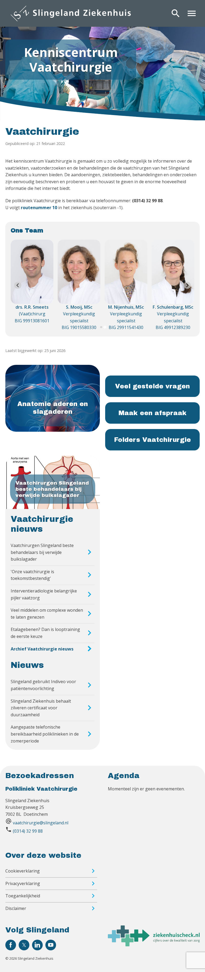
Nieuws (27, 665)
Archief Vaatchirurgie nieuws (42, 649)
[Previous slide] (17, 285)
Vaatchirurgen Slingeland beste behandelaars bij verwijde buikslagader (42, 552)
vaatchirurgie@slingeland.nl (40, 823)
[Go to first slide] (187, 285)
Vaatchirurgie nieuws (42, 524)
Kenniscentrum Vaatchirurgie (71, 59)
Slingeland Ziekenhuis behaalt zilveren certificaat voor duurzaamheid (41, 708)
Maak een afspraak (153, 413)
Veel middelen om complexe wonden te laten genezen (47, 613)
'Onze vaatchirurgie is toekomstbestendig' (32, 575)
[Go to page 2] (104, 327)
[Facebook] (10, 945)
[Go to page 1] (101, 327)
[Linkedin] (37, 945)
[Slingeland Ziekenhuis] (71, 13)
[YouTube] (50, 945)
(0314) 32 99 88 (28, 831)
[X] (24, 945)
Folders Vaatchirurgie (152, 439)
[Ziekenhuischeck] (154, 945)
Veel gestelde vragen (152, 386)
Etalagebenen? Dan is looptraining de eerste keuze (45, 632)
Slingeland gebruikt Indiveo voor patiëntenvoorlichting (43, 685)
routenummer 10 (39, 208)
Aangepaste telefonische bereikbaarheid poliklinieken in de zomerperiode (45, 734)
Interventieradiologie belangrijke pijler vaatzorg (44, 594)
